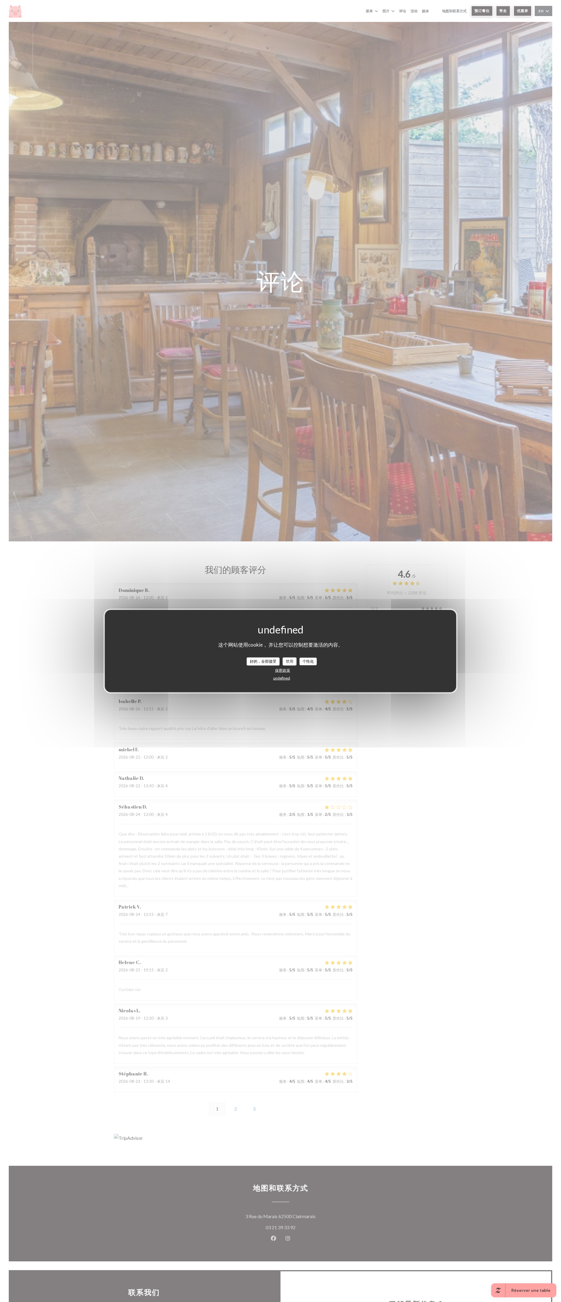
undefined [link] (281, 678)
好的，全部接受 (263, 661)
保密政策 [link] (282, 670)
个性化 (308, 661)
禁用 (289, 661)
